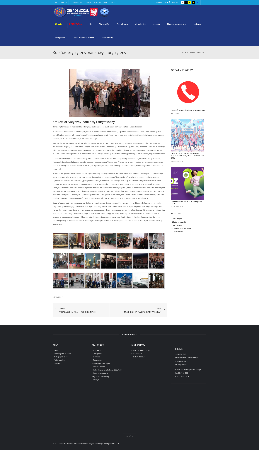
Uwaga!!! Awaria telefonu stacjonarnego (188, 110)
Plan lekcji (97, 350)
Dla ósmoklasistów (179, 222)
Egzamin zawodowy (101, 376)
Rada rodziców (138, 357)
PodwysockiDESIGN (112, 444)
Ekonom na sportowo (176, 24)
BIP (56, 3)
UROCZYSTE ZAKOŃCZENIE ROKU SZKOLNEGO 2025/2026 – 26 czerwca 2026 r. (187, 155)
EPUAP (64, 3)
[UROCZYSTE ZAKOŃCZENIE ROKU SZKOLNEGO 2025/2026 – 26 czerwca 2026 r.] (188, 135)
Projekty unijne (59, 360)
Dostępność (60, 38)
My (90, 24)
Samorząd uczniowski (62, 354)
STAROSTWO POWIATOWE (96, 3)
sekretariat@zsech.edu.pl (191, 369)
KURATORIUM (76, 3)
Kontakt (156, 24)
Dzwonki (96, 357)
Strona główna (187, 52)
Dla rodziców (122, 24)
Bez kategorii (177, 219)
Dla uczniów (104, 24)
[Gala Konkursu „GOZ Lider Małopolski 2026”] (188, 183)
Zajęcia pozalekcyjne (101, 363)
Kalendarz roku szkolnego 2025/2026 (107, 370)
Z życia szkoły (199, 52)
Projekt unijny (107, 38)
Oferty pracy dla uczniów (83, 38)
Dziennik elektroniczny (141, 350)
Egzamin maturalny (100, 373)
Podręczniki (97, 360)
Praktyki (96, 380)
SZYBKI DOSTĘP (129, 335)
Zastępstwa (98, 354)
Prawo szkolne (99, 367)
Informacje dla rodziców (181, 229)
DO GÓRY (129, 436)
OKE (113, 3)
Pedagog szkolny (60, 357)
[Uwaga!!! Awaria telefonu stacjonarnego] (188, 92)
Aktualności (140, 24)
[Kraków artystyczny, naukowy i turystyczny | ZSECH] (88, 12)
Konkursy (197, 24)
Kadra (56, 350)
